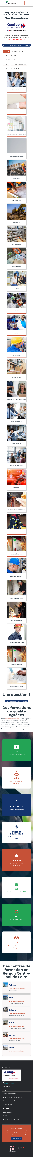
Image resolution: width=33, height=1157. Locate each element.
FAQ (4, 1090)
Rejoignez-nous (16, 1138)
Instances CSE (18, 51)
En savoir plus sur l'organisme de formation (16, 45)
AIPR (15, 55)
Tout (7, 51)
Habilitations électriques (13, 60)
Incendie (16, 68)
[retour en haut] (29, 1153)
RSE (7, 55)
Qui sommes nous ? (9, 1101)
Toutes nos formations (9, 1093)
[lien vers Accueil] (10, 3)
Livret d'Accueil (7, 1112)
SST (7, 64)
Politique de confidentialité (11, 1119)
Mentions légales (16, 1155)
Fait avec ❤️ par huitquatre (21, 1148)
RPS (7, 68)
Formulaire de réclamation (11, 1123)
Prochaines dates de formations (12, 1097)
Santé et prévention (20, 64)
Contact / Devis (7, 1104)
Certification (6, 1116)
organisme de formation (12, 719)
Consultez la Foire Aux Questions (16, 701)
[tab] (6, 51)
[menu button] (26, 3)
